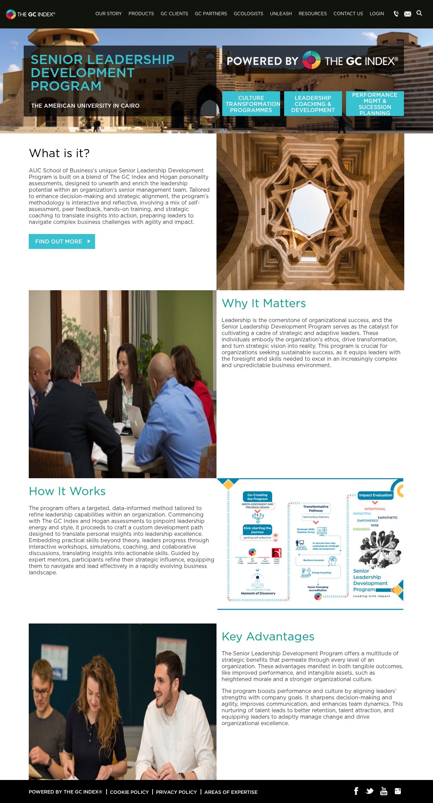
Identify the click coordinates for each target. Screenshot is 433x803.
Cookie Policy (129, 792)
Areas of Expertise (230, 792)
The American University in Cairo (85, 106)
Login (377, 14)
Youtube (384, 791)
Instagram (398, 791)
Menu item (396, 14)
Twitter (370, 791)
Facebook (356, 791)
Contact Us (348, 14)
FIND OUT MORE (58, 241)
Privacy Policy (176, 792)
